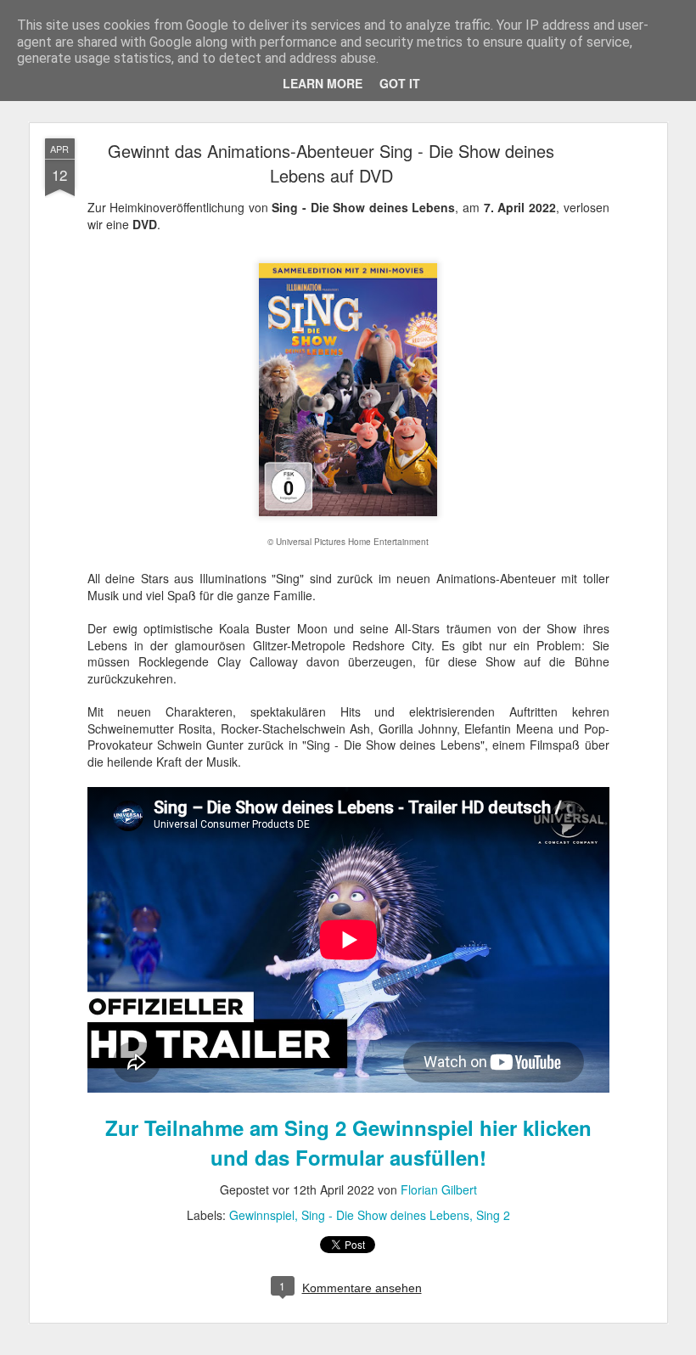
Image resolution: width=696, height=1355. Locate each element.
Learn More (322, 83)
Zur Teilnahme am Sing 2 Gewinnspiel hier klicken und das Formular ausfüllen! (348, 1142)
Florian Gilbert (439, 1189)
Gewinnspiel (262, 1214)
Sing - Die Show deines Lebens (385, 1214)
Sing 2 (493, 1214)
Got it (399, 83)
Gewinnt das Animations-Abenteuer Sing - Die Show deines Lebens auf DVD (331, 163)
